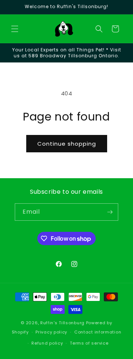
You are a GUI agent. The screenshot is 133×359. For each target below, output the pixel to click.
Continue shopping (66, 144)
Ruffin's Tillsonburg (62, 323)
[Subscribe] (110, 212)
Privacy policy (51, 332)
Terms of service (89, 343)
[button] (15, 29)
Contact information (97, 332)
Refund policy (47, 343)
